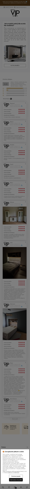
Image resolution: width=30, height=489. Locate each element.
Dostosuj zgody (15, 476)
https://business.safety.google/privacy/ (13, 471)
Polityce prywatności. (14, 472)
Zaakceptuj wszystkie (16, 480)
